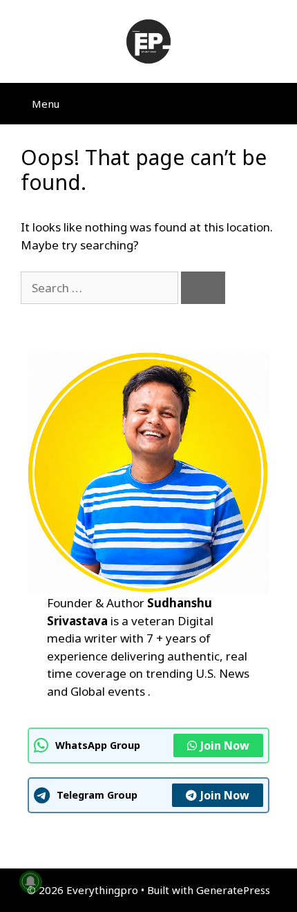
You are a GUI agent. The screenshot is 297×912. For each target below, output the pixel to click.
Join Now (224, 745)
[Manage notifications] (30, 882)
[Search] (203, 288)
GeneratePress (233, 890)
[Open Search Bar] (276, 103)
